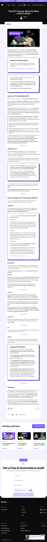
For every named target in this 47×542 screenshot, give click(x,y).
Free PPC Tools (24, 525)
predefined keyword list (30, 130)
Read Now (5, 448)
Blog (23, 514)
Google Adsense (14, 215)
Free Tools (21, 5)
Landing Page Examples (25, 530)
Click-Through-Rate (18, 171)
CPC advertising (19, 98)
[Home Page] (2, 5)
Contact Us (40, 5)
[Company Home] (4, 502)
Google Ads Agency (5, 528)
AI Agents (23, 528)
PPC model (29, 108)
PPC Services (4, 525)
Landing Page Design (5, 530)
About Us (24, 512)
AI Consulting (35, 5)
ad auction (31, 237)
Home (9, 5)
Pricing (28, 5)
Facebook (23, 270)
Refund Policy (43, 539)
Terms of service (34, 539)
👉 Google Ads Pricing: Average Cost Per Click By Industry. (23, 68)
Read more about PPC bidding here (18, 255)
